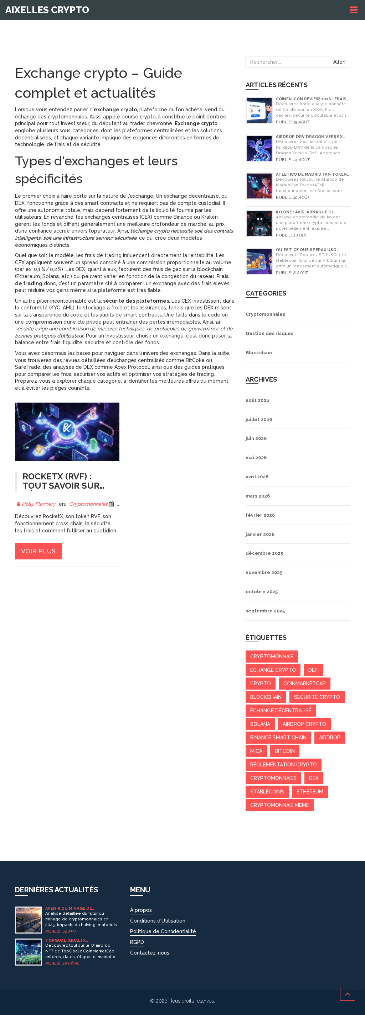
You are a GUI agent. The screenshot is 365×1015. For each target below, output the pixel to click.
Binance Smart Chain (278, 737)
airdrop (329, 737)
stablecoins (267, 792)
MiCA (256, 751)
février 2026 (260, 515)
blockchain (266, 697)
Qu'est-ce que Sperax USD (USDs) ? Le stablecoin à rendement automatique (306, 250)
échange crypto (273, 670)
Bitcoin (285, 751)
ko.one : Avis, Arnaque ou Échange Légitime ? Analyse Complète (308, 212)
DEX (314, 778)
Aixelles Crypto (47, 10)
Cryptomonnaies (88, 504)
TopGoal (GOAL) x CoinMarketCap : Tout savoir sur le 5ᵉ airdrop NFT (79, 940)
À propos (141, 910)
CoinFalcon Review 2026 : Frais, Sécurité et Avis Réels (312, 99)
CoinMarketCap (304, 683)
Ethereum (310, 792)
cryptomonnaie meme (279, 805)
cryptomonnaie (271, 656)
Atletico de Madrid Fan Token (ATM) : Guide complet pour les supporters (312, 174)
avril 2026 (257, 476)
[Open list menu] (355, 10)
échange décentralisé (281, 710)
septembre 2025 (265, 610)
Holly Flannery (38, 504)
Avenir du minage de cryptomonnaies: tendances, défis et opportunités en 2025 (81, 908)
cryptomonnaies (273, 778)
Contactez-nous (149, 953)
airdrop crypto (304, 724)
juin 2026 (256, 438)
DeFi (313, 670)
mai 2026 (256, 457)
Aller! (339, 62)
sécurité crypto (317, 697)
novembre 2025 (264, 572)
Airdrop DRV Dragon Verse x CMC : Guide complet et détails (312, 137)
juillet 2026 (259, 419)
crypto (260, 683)
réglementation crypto (283, 764)
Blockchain (259, 352)
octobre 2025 (262, 591)
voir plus (38, 551)
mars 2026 (258, 496)
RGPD (137, 942)
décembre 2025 (264, 553)
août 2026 (257, 400)
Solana (260, 724)
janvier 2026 (260, 534)
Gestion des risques (269, 333)
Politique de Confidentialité (163, 931)
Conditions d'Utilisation (157, 921)
